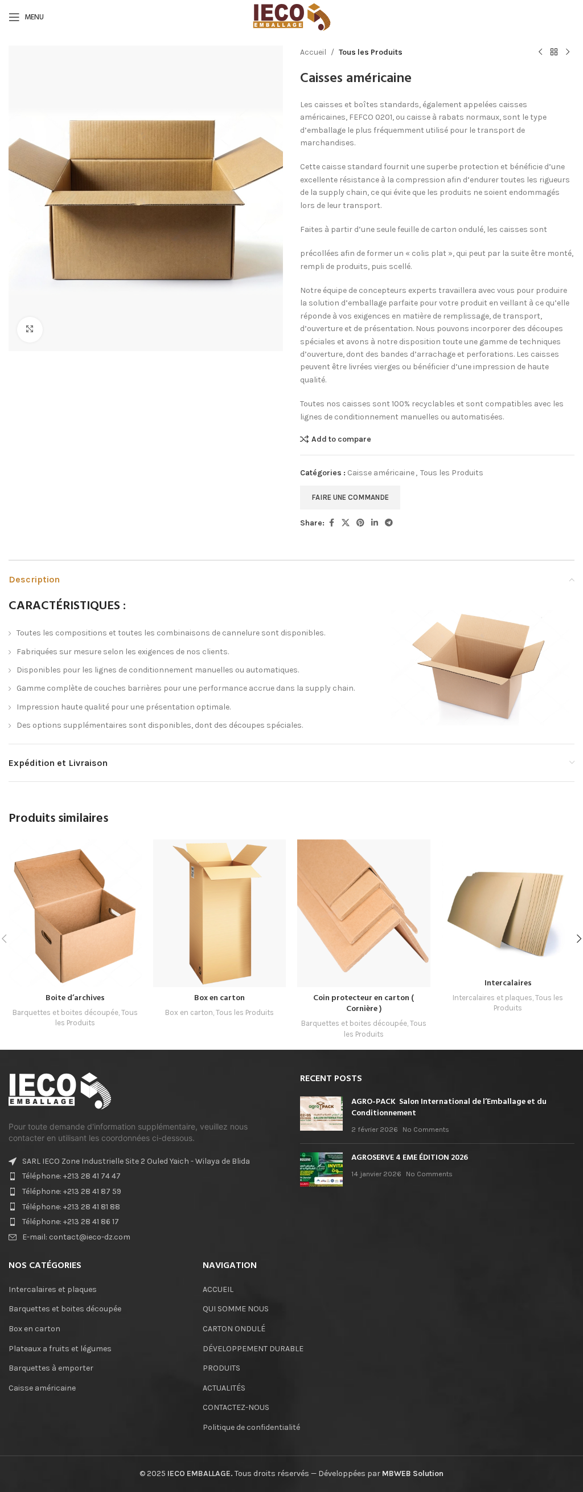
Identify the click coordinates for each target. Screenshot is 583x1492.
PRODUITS (221, 1368)
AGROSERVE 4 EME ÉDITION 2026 (409, 1157)
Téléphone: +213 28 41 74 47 (71, 1176)
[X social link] (345, 523)
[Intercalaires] (508, 906)
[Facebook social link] (331, 523)
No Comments (426, 1129)
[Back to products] (554, 52)
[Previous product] (540, 52)
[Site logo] (292, 16)
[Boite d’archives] (75, 913)
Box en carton (219, 998)
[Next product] (567, 52)
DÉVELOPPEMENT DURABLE (253, 1349)
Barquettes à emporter (51, 1368)
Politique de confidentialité (251, 1427)
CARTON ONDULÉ (234, 1329)
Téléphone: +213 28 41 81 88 (71, 1207)
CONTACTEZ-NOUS (236, 1407)
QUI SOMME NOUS (236, 1309)
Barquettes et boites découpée (65, 1012)
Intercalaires (508, 983)
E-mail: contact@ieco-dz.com (76, 1237)
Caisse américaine (380, 473)
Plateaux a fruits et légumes (60, 1349)
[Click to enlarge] (30, 330)
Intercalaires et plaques (492, 997)
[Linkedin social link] (374, 523)
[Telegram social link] (388, 523)
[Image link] (60, 1090)
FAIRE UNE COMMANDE (350, 497)
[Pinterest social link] (360, 523)
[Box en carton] (219, 913)
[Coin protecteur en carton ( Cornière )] (363, 913)
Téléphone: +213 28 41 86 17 (70, 1221)
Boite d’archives (75, 998)
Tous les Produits (371, 52)
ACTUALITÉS (224, 1388)
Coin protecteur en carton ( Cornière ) (363, 1004)
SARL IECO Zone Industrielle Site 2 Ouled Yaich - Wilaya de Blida (136, 1161)
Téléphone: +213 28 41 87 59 (71, 1191)
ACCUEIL (218, 1289)
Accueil (313, 52)
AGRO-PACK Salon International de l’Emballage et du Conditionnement (449, 1107)
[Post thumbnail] (321, 1115)
